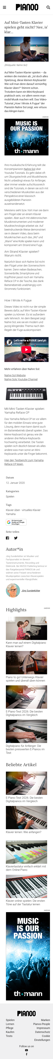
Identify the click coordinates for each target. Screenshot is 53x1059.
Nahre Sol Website (15, 375)
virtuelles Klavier (31, 510)
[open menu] (4, 7)
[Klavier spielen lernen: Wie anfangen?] (26, 817)
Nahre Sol (29, 169)
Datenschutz (42, 1032)
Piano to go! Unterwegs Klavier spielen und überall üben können (25, 678)
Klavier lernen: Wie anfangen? (23, 832)
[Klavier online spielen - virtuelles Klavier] (26, 886)
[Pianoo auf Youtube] (26, 1050)
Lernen (10, 1024)
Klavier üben (13, 510)
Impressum (43, 1028)
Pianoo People (41, 1024)
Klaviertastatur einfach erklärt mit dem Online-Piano (26, 868)
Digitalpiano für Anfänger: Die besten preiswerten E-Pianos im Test (25, 749)
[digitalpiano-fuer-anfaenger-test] (26, 731)
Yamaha (11, 514)
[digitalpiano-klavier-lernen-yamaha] (26, 628)
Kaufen (10, 1032)
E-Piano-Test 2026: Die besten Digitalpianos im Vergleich (24, 713)
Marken (45, 1020)
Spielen (10, 496)
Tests (9, 1035)
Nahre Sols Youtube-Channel (21, 379)
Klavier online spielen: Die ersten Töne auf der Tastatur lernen (25, 902)
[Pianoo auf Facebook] (26, 1054)
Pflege (9, 1028)
